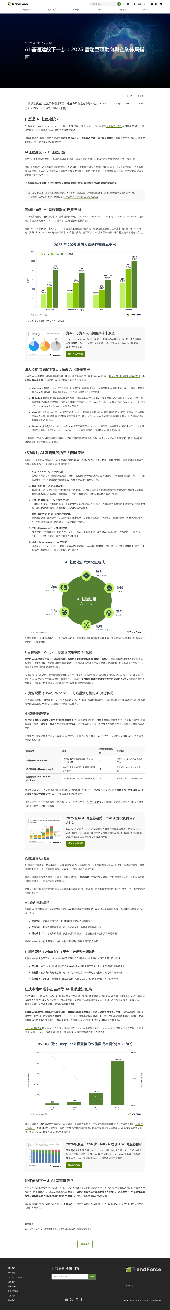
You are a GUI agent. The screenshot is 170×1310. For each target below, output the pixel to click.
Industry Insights (16, 1277)
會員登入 (141, 4)
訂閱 (92, 1276)
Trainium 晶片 (64, 430)
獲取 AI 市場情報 (75, 354)
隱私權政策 (12, 1286)
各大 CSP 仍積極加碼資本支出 (124, 376)
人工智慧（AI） (114, 126)
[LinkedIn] (160, 4)
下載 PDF (129, 96)
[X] (156, 4)
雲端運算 (77, 220)
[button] (52, 9)
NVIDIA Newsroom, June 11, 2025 (81, 197)
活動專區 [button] (122, 10)
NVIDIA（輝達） (33, 1028)
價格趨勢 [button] (76, 10)
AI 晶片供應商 (94, 801)
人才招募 (11, 1295)
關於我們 (11, 1268)
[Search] (119, 4)
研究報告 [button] (26, 10)
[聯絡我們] (133, 4)
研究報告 (11, 1272)
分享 (141, 96)
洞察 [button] (99, 10)
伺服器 (60, 479)
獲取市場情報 (74, 1165)
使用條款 (11, 1282)
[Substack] (151, 4)
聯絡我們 (85, 1244)
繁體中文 (129, 1285)
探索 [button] (144, 10)
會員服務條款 (13, 1291)
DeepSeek (45, 232)
